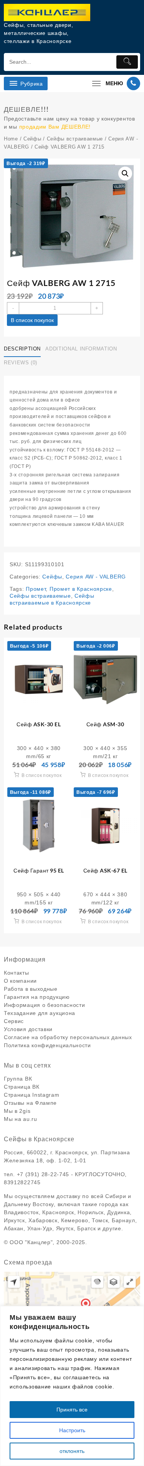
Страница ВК (22, 1087)
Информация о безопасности (44, 1005)
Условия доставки (28, 1029)
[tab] (24, 349)
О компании (20, 981)
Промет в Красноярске (81, 589)
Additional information (81, 349)
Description (22, 349)
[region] (72, 1386)
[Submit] (127, 62)
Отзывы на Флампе (30, 1103)
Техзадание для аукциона (39, 1013)
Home (11, 139)
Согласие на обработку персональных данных (68, 1037)
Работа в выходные (31, 989)
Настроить (72, 1430)
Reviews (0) (20, 362)
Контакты (16, 973)
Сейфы (32, 139)
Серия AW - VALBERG (96, 577)
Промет (36, 589)
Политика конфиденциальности (47, 1045)
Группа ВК (18, 1079)
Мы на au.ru (20, 1119)
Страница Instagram (32, 1095)
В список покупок (32, 320)
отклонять (72, 1451)
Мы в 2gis (17, 1111)
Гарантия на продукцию (37, 997)
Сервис (14, 1021)
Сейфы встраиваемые (75, 139)
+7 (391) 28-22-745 (43, 1174)
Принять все (72, 1410)
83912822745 (22, 1182)
